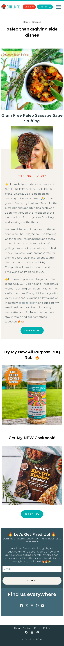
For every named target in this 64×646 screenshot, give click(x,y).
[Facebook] (26, 632)
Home (26, 22)
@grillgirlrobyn (28, 302)
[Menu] (58, 6)
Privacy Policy (42, 628)
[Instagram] (32, 632)
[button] (45, 7)
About (17, 628)
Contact (27, 628)
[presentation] (32, 79)
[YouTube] (37, 632)
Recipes (36, 22)
